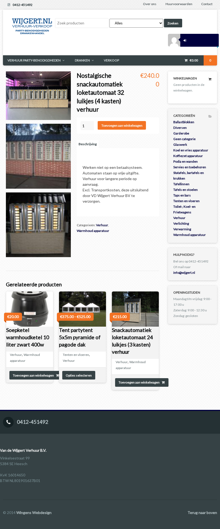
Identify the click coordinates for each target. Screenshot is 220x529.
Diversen (180, 128)
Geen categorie (184, 139)
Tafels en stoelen (185, 190)
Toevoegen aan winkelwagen (121, 125)
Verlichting (181, 223)
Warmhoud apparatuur (93, 231)
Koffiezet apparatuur (188, 156)
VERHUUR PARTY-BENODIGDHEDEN (34, 60)
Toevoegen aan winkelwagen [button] (33, 375)
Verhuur (102, 225)
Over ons (149, 4)
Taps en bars (182, 195)
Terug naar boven (202, 512)
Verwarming (182, 229)
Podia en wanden (185, 161)
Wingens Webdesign (34, 512)
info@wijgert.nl (184, 273)
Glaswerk (180, 145)
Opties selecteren (79, 375)
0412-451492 (22, 5)
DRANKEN (82, 60)
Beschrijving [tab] (88, 144)
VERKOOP (111, 60)
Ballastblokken (183, 122)
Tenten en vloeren (76, 355)
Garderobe (181, 133)
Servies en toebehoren (189, 167)
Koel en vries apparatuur (190, 150)
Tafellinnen (181, 184)
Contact (206, 4)
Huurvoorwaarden (179, 4)
